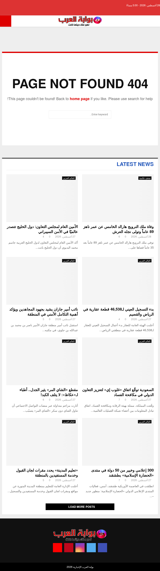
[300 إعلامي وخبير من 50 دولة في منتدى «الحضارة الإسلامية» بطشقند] (118, 442)
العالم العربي (69, 178)
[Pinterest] (68, 547)
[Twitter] (91, 547)
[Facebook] (102, 547)
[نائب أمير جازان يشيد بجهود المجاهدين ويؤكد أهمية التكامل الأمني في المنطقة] (42, 281)
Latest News (135, 164)
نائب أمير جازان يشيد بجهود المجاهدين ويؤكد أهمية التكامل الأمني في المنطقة (43, 311)
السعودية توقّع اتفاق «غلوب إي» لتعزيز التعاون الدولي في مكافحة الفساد (118, 392)
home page (80, 98)
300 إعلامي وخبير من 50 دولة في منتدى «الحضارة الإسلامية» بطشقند (122, 472)
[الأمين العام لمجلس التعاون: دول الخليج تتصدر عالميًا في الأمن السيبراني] (42, 198)
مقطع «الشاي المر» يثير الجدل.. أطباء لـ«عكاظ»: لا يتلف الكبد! (49, 392)
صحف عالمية (144, 178)
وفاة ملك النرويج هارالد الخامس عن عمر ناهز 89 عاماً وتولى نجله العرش (118, 229)
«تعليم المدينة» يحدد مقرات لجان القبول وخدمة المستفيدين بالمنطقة (47, 472)
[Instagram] (80, 547)
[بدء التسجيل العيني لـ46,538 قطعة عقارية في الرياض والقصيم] (118, 281)
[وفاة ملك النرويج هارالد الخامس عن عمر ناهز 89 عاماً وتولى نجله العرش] (118, 198)
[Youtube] (57, 547)
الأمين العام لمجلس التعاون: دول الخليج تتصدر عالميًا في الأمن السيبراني (42, 229)
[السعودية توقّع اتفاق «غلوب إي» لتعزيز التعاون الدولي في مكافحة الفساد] (118, 361)
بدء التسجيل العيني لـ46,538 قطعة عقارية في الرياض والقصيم (118, 311)
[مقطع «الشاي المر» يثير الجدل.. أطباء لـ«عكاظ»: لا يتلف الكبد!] (42, 361)
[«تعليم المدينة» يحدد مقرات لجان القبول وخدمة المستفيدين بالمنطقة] (42, 442)
